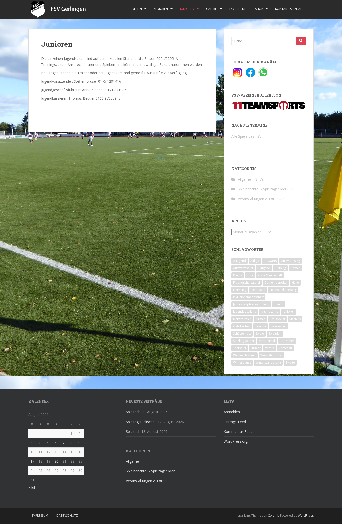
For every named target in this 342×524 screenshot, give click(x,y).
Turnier (255, 348)
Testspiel (239, 348)
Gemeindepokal (275, 282)
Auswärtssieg (290, 261)
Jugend (279, 304)
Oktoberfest (241, 326)
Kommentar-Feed (238, 431)
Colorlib (273, 515)
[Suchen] (301, 41)
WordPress (306, 515)
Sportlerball (267, 341)
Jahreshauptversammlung (251, 304)
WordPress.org (236, 441)
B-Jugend (263, 268)
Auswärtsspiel (243, 268)
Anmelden (232, 411)
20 (56, 461)
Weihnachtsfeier (244, 355)
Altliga (254, 261)
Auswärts (270, 261)
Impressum (40, 515)
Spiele (259, 333)
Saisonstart (278, 326)
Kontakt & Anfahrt (290, 9)
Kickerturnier (242, 319)
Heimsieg (239, 290)
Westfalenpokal (271, 355)
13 (56, 452)
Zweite (290, 362)
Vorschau (285, 348)
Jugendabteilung (244, 311)
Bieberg (280, 268)
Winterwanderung (268, 362)
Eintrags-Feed (235, 421)
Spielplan (274, 333)
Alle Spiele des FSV (246, 136)
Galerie (211, 9)
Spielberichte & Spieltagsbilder (262, 189)
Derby (237, 275)
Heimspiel (258, 290)
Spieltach (133, 411)
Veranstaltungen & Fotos (258, 198)
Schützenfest (242, 333)
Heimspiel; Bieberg (283, 290)
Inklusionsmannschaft (248, 297)
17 (32, 461)
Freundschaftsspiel (246, 282)
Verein (137, 9)
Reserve (260, 326)
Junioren (187, 9)
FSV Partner (238, 9)
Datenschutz (67, 515)
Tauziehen (287, 341)
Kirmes (260, 319)
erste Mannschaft (270, 275)
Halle (295, 282)
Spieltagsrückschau (141, 421)
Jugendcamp (269, 311)
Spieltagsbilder (243, 341)
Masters (295, 319)
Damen (295, 268)
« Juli (32, 487)
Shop (259, 9)
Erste (249, 275)
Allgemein (246, 179)
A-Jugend (239, 261)
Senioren (161, 9)
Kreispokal (277, 319)
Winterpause (242, 362)
